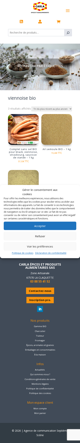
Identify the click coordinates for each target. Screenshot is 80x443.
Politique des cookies (40, 393)
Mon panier (40, 413)
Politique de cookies (22, 253)
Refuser (40, 236)
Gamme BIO (40, 326)
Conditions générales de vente (40, 379)
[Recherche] (68, 32)
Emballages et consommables (40, 349)
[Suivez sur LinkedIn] (40, 309)
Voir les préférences (40, 246)
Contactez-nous (40, 291)
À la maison (40, 354)
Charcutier (40, 331)
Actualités (40, 369)
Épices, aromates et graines (40, 345)
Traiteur (40, 335)
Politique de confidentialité (40, 388)
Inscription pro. (40, 300)
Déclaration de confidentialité (50, 253)
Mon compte (40, 408)
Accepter (40, 226)
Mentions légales (40, 383)
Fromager (40, 340)
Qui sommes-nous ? (40, 374)
